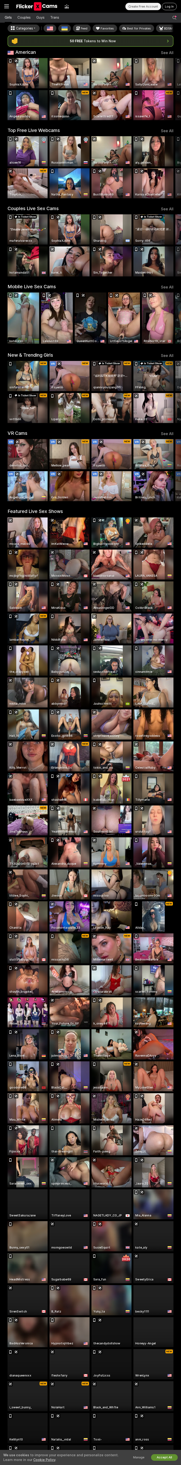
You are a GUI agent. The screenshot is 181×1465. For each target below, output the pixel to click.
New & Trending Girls (30, 355)
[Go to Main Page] (36, 6)
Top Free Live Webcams (34, 130)
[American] (50, 28)
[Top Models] (66, 6)
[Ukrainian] (64, 28)
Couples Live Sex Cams (33, 208)
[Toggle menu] (6, 6)
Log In (169, 6)
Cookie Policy (44, 1460)
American (25, 52)
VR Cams (17, 433)
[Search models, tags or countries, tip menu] (174, 18)
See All (167, 53)
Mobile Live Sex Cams (32, 286)
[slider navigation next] (172, 89)
